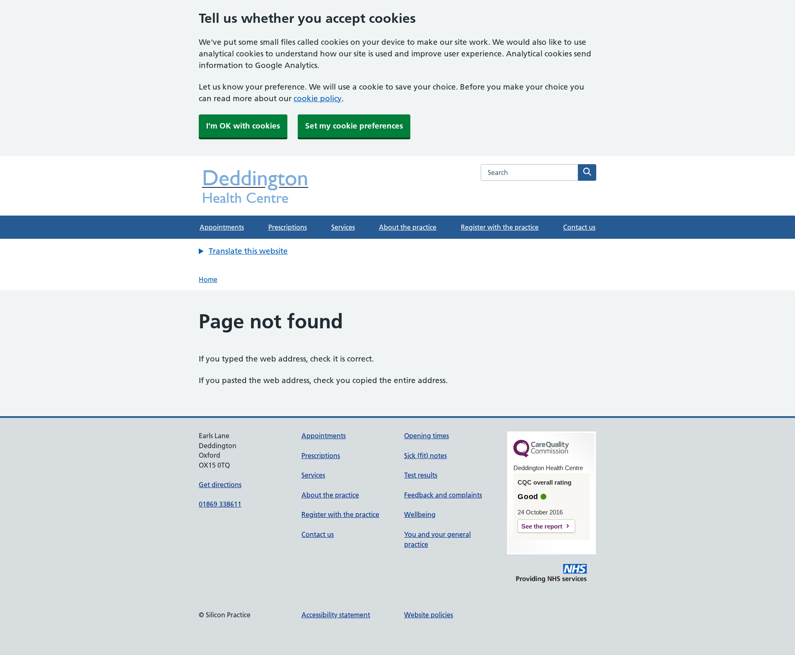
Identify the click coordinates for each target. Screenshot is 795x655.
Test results (420, 475)
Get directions (220, 484)
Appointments (222, 227)
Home (208, 279)
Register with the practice (500, 227)
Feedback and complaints (443, 495)
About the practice (407, 227)
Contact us (579, 227)
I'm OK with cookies (243, 126)
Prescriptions (287, 227)
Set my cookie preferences (354, 126)
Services (343, 227)
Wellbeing (420, 514)
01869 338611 (220, 504)
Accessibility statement (335, 615)
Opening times (426, 436)
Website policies (428, 615)
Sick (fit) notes (425, 455)
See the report (541, 526)
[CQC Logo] (541, 455)
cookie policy (318, 98)
